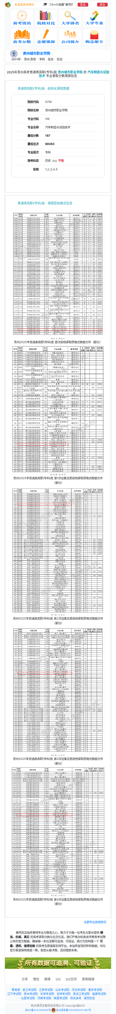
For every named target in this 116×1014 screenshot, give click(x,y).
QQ (58, 979)
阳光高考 (75, 998)
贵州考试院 (31, 993)
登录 (83, 4)
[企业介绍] (70, 37)
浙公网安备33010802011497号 (73, 1010)
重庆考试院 (95, 989)
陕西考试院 (61, 998)
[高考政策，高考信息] (22, 18)
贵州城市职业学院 (36, 53)
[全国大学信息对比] (46, 18)
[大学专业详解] (94, 18)
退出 (102, 4)
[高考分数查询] (22, 37)
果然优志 (89, 998)
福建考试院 (99, 993)
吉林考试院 (64, 993)
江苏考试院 (46, 989)
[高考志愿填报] (46, 37)
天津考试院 (47, 993)
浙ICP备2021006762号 (38, 1010)
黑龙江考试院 (81, 993)
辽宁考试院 (14, 993)
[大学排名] (70, 18)
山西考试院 (28, 998)
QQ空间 (71, 979)
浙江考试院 (30, 989)
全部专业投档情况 (95, 922)
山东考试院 (62, 989)
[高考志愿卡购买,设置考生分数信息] (94, 37)
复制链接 (88, 979)
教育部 (16, 989)
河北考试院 (79, 989)
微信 (36, 979)
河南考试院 (44, 998)
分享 (25, 979)
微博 (47, 979)
